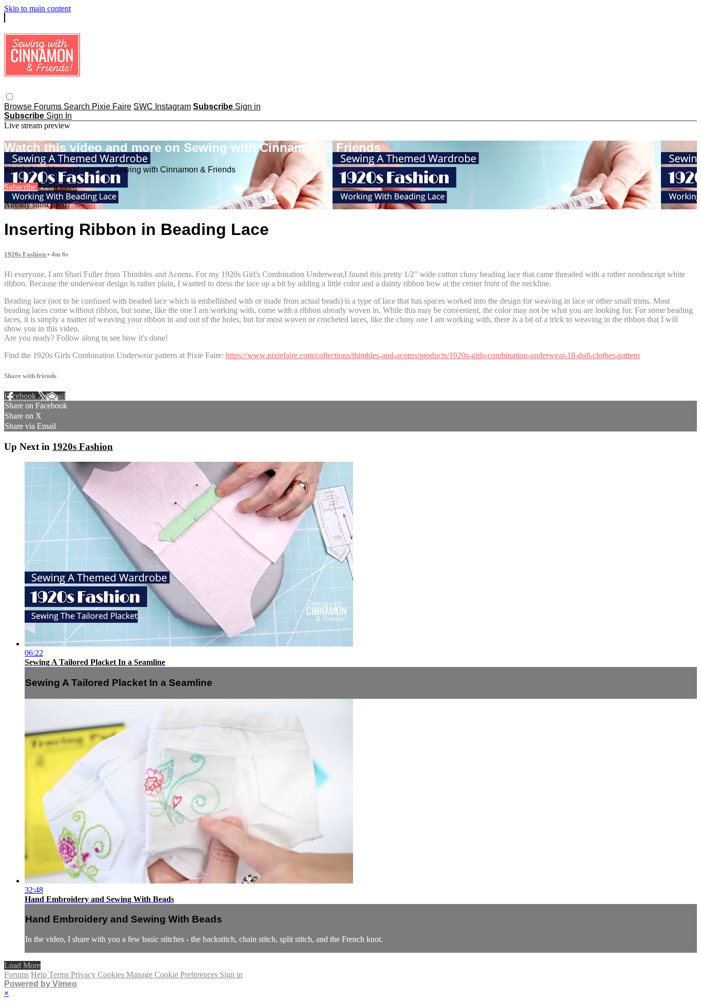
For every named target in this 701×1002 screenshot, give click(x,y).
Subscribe (21, 187)
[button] (9, 96)
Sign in (248, 106)
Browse (19, 106)
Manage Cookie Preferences (173, 974)
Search (78, 106)
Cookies (112, 974)
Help (40, 974)
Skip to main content (37, 8)
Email (55, 395)
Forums (49, 106)
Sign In (59, 115)
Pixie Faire (111, 106)
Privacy (84, 974)
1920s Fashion (25, 254)
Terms (60, 974)
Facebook (21, 395)
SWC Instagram (162, 106)
